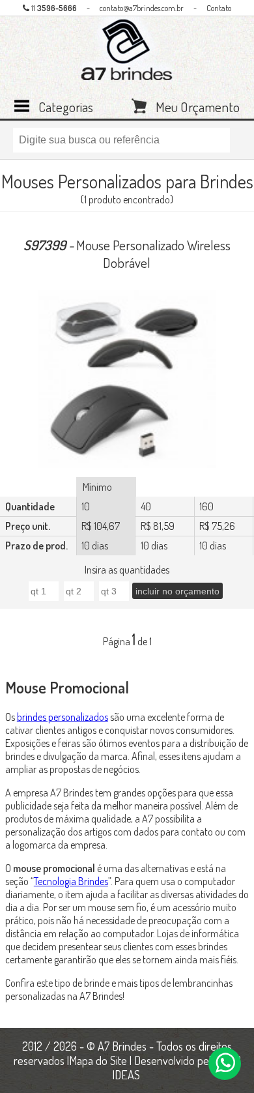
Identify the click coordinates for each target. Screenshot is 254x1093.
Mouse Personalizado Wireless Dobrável (127, 253)
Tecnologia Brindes (71, 881)
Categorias (65, 105)
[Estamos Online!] (224, 1063)
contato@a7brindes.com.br (142, 8)
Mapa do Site (98, 1060)
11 (53, 8)
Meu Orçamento (198, 105)
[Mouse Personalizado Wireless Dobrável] (127, 380)
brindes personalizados (62, 716)
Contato (218, 8)
